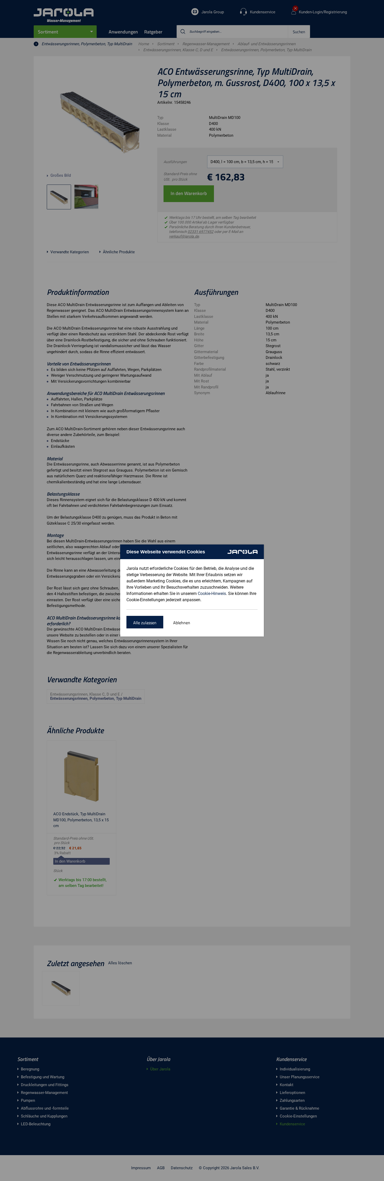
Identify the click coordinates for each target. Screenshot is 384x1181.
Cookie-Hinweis (212, 593)
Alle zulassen (144, 623)
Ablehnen (181, 623)
